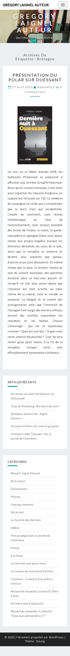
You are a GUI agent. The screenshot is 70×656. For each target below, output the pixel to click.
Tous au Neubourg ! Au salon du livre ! (35, 406)
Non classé (18, 481)
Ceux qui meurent (22, 504)
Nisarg (40, 641)
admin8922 (46, 87)
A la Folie (17, 556)
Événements (19, 489)
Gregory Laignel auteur (26, 4)
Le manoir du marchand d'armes (32, 571)
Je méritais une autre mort (28, 563)
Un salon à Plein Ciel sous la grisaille (35, 426)
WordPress (56, 637)
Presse (15, 548)
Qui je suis (17, 512)
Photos (16, 497)
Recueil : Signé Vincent (25, 473)
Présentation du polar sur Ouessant (35, 77)
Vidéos (15, 528)
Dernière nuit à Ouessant (27, 603)
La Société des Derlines (26, 520)
